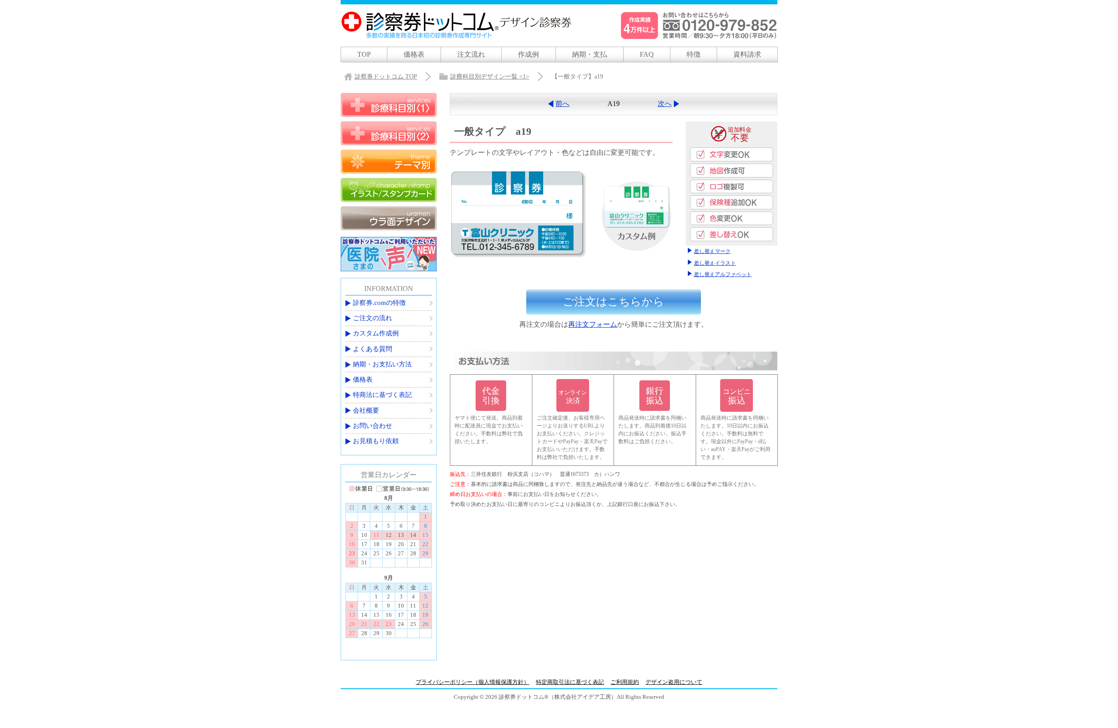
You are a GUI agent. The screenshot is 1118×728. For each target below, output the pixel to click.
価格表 (414, 54)
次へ (665, 103)
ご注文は (613, 302)
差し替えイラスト (715, 263)
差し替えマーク (712, 251)
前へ (562, 103)
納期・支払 (589, 54)
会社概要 (366, 410)
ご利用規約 (625, 682)
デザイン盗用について (673, 682)
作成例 (528, 54)
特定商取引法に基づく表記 (570, 682)
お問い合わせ (372, 425)
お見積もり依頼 (376, 440)
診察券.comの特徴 (379, 302)
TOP (364, 54)
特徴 (693, 54)
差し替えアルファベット (723, 274)
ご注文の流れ (372, 317)
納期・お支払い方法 (382, 364)
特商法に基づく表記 (382, 394)
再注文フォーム (592, 324)
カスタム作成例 (376, 333)
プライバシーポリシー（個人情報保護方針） (472, 682)
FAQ (647, 54)
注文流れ (471, 54)
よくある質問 (372, 348)
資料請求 (747, 54)
